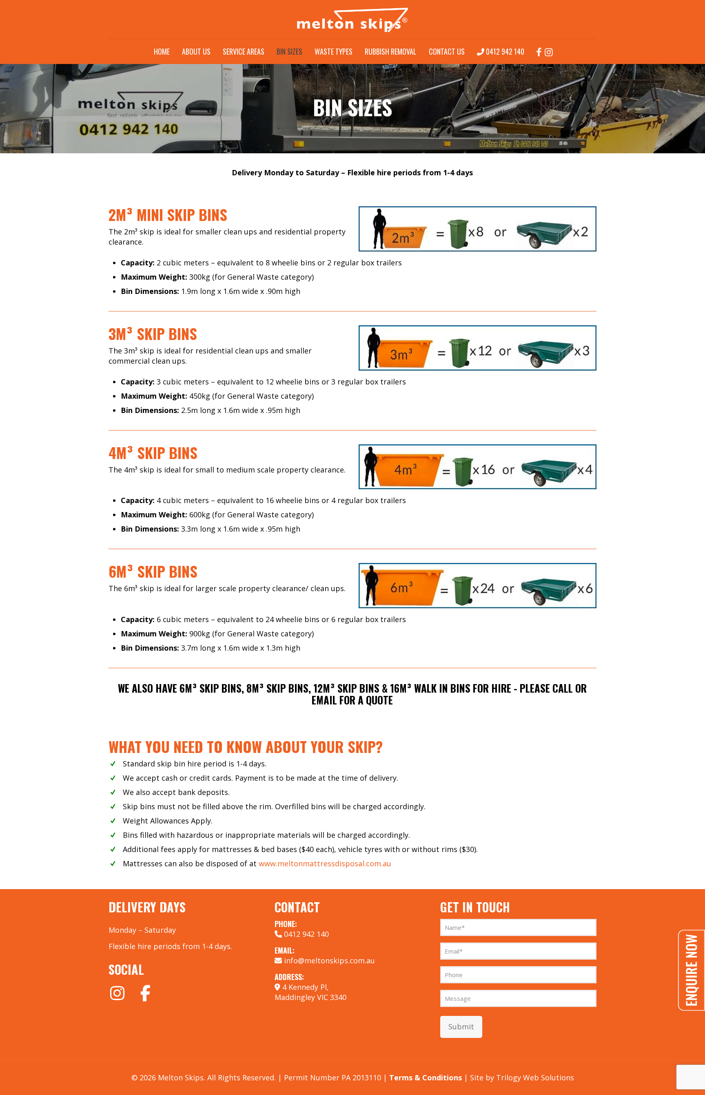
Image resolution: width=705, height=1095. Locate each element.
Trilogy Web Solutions (535, 1077)
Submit (461, 1026)
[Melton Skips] (352, 19)
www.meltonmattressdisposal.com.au (325, 863)
